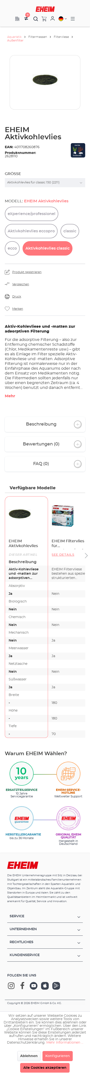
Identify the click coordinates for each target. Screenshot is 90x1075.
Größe (13, 174)
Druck (16, 296)
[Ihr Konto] (53, 18)
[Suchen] (35, 18)
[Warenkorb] (42, 18)
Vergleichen (20, 284)
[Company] (17, 18)
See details (63, 554)
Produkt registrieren (27, 272)
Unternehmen (23, 929)
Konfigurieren (57, 1056)
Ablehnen (29, 1056)
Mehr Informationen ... (64, 1042)
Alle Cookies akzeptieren (44, 1067)
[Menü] (72, 18)
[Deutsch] (63, 18)
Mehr (10, 396)
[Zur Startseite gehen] (45, 9)
